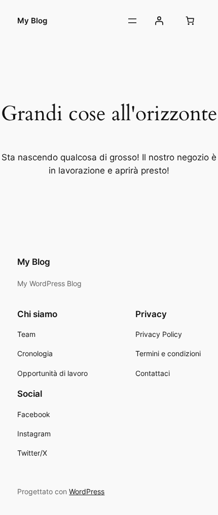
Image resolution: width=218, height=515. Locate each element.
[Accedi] (158, 20)
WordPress (86, 491)
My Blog (32, 20)
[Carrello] (190, 20)
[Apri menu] (132, 21)
